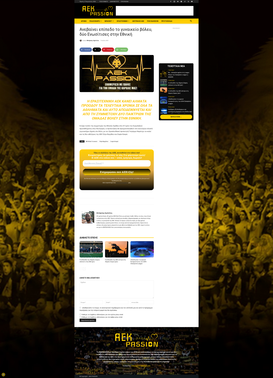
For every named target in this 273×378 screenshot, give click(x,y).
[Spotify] (181, 1)
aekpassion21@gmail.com (140, 366)
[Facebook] (170, 1)
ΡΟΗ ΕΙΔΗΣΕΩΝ (152, 21)
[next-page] (84, 268)
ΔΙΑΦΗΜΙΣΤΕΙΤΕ (114, 1)
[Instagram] (174, 1)
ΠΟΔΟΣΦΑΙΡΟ (94, 21)
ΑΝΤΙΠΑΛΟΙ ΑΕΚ (138, 21)
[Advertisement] (154, 11)
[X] (188, 1)
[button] (190, 21)
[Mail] (177, 1)
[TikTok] (184, 1)
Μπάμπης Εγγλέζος (93, 40)
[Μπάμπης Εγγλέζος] (81, 40)
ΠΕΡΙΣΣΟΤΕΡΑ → (176, 117)
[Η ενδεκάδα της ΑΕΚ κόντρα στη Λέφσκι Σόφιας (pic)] (116, 249)
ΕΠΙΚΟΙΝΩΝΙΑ (124, 1)
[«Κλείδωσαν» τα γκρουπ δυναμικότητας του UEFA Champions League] (142, 249)
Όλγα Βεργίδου (103, 141)
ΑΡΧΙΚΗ (83, 21)
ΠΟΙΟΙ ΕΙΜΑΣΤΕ (103, 1)
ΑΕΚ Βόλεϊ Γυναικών (91, 141)
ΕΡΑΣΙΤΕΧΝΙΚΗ (122, 21)
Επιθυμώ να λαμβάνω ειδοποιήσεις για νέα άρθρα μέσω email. (102, 317)
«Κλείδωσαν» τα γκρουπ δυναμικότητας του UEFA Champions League (138, 261)
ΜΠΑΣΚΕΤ (108, 21)
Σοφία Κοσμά (114, 141)
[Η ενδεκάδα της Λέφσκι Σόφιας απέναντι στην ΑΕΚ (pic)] (91, 249)
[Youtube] (191, 1)
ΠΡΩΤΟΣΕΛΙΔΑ (166, 21)
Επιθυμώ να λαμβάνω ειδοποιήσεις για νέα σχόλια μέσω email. (102, 314)
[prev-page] (81, 268)
